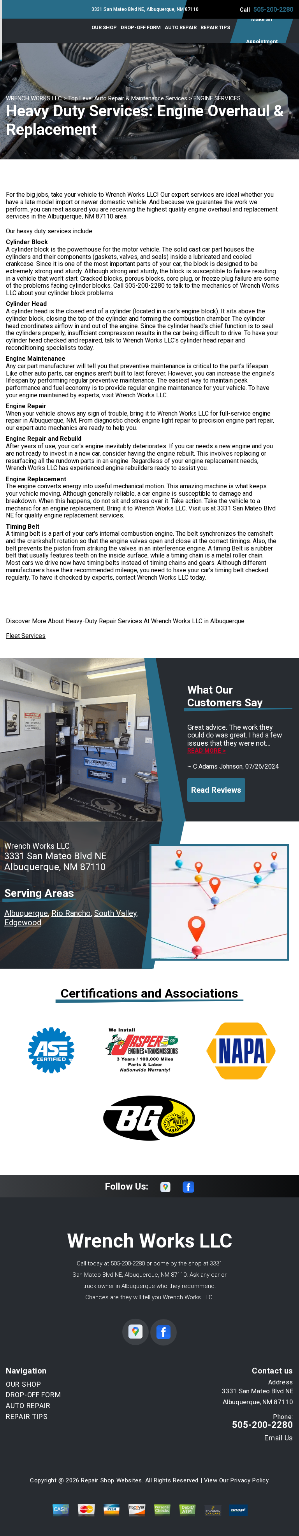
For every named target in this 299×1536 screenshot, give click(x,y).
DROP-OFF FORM (141, 27)
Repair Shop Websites (111, 1480)
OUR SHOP (104, 27)
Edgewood (22, 922)
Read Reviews (216, 790)
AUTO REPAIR (181, 27)
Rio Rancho (71, 913)
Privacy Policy (249, 1480)
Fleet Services (26, 636)
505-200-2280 (273, 9)
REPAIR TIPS (215, 27)
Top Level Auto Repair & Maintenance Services (127, 98)
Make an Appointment (262, 31)
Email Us (278, 1438)
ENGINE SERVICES (217, 98)
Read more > (206, 751)
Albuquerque (26, 913)
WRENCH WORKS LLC (34, 98)
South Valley (115, 913)
